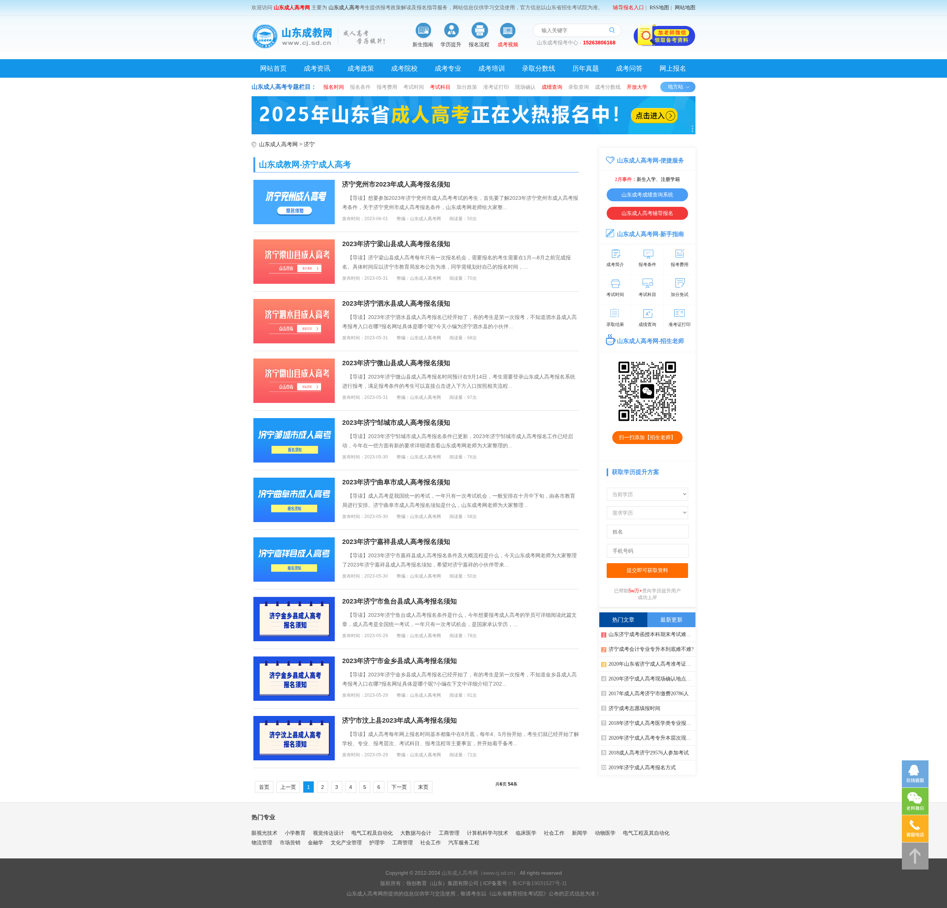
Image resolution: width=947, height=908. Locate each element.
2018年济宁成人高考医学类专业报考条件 (652, 723)
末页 (423, 787)
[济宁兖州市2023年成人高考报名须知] (294, 202)
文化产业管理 (346, 842)
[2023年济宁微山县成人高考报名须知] (294, 381)
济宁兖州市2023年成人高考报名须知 (396, 184)
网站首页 (273, 68)
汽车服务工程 (463, 842)
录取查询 (578, 87)
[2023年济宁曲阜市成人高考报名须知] (294, 500)
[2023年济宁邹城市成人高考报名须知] (294, 440)
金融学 (315, 842)
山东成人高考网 (278, 144)
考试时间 (413, 87)
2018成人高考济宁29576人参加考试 (649, 753)
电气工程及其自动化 (646, 833)
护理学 (377, 842)
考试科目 (440, 87)
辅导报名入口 (628, 7)
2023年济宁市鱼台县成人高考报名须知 (399, 601)
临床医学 (526, 833)
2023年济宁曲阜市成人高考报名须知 (396, 482)
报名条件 (360, 87)
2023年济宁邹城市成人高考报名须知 (396, 422)
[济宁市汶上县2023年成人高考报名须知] (294, 738)
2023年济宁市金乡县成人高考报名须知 (399, 661)
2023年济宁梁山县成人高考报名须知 (396, 244)
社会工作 (554, 833)
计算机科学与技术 (487, 833)
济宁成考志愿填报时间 (634, 708)
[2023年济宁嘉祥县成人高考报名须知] (294, 559)
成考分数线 (608, 87)
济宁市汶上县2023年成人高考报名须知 (399, 720)
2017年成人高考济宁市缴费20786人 (649, 693)
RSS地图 (659, 7)
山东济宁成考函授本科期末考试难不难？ (652, 634)
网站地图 (685, 7)
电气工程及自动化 (372, 833)
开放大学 (637, 87)
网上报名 (673, 68)
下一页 (399, 787)
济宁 (309, 144)
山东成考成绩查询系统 (647, 195)
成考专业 (448, 68)
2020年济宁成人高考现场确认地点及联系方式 (652, 679)
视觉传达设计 (328, 833)
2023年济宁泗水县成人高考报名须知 (396, 303)
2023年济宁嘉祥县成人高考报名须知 (396, 541)
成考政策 (360, 68)
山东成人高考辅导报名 (647, 213)
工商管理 (449, 833)
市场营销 (290, 842)
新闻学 (579, 833)
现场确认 (525, 87)
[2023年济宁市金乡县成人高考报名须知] (294, 678)
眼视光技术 (264, 833)
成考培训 (491, 68)
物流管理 (262, 842)
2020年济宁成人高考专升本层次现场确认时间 (652, 738)
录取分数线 (538, 68)
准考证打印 (496, 87)
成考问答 (629, 68)
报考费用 (387, 87)
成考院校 (404, 68)
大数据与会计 (415, 833)
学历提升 (451, 44)
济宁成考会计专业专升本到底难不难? (651, 649)
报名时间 (333, 87)
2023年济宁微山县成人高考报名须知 (396, 363)
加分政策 (466, 87)
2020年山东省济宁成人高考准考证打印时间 (652, 664)
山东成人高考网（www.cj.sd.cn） (480, 873)
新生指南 (422, 44)
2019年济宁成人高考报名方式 (642, 767)
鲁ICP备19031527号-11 (539, 883)
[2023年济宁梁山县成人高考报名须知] (294, 261)
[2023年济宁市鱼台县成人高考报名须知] (294, 619)
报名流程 (479, 44)
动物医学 (605, 833)
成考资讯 (317, 68)
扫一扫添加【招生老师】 (647, 437)
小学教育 (295, 833)
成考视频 (508, 44)
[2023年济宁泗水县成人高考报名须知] (294, 321)
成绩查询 (552, 87)
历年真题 (585, 68)
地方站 (675, 87)
